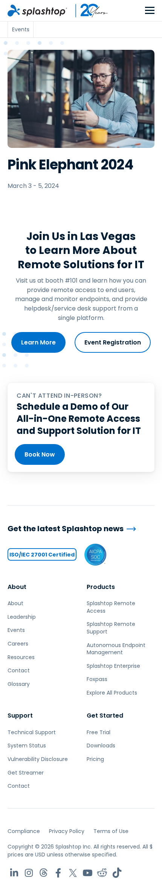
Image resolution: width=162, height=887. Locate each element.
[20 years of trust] (88, 10)
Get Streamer (26, 772)
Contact (19, 670)
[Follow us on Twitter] (72, 872)
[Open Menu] (150, 10)
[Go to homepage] (37, 10)
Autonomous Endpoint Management (116, 648)
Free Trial (98, 732)
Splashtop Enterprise (113, 666)
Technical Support (32, 732)
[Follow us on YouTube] (87, 872)
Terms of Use (110, 831)
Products (101, 587)
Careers (18, 643)
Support (20, 715)
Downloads (101, 745)
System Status (27, 745)
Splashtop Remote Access (111, 607)
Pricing (95, 759)
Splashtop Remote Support (111, 627)
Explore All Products (112, 692)
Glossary (19, 684)
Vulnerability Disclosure (38, 759)
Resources (21, 657)
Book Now (39, 454)
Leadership (22, 617)
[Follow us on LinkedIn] (14, 872)
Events (16, 630)
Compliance (24, 831)
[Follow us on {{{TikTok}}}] (117, 872)
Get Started (105, 715)
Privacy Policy (66, 831)
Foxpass (97, 679)
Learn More (38, 342)
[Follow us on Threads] (43, 872)
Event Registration (112, 342)
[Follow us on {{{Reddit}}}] (102, 872)
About (17, 587)
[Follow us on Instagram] (28, 872)
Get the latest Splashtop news (66, 529)
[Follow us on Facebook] (58, 872)
